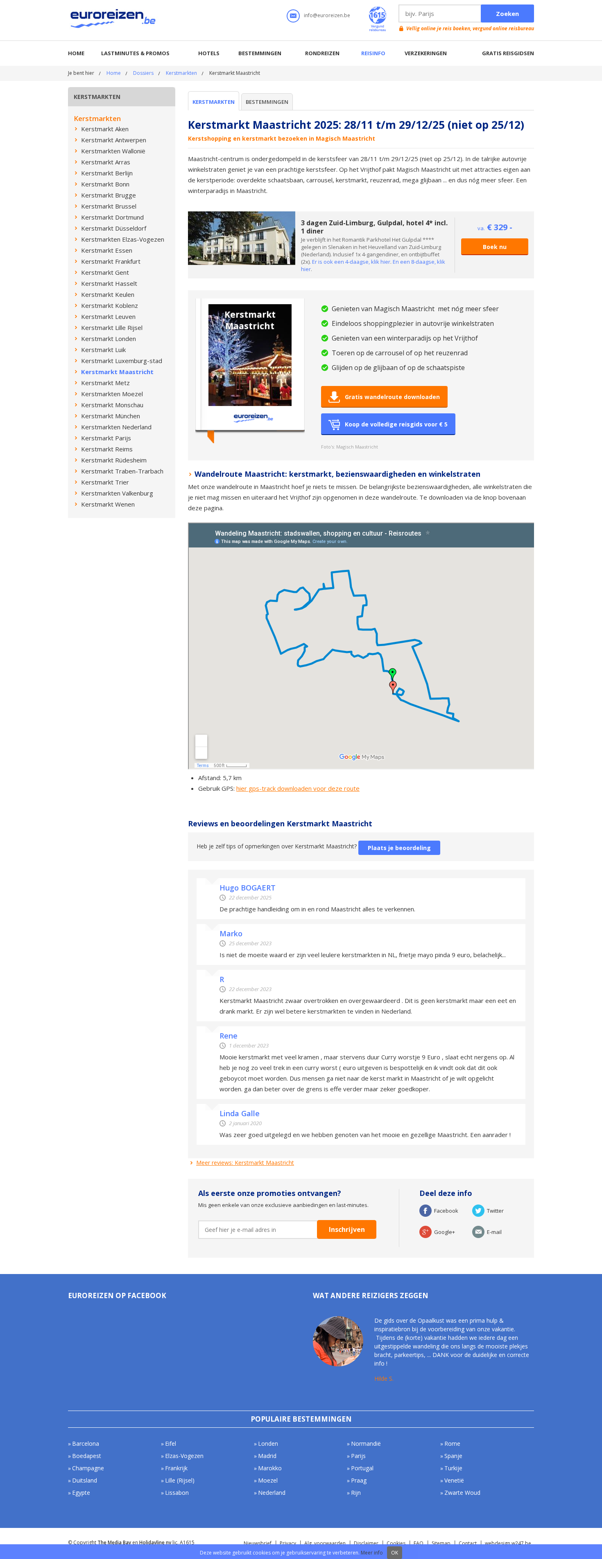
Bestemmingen (259, 53)
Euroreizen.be (114, 20)
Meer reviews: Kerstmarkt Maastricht (245, 1162)
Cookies (396, 1543)
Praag (359, 1480)
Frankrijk (176, 1468)
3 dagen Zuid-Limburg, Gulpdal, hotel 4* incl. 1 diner (374, 227)
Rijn (356, 1492)
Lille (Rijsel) (180, 1480)
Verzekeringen (426, 53)
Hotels (209, 53)
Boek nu (495, 247)
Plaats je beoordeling (399, 848)
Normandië (366, 1443)
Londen (268, 1443)
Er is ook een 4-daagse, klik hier (351, 261)
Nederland (271, 1492)
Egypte (81, 1492)
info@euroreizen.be (327, 15)
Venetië (454, 1480)
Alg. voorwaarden (325, 1543)
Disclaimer (366, 1543)
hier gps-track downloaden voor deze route (298, 788)
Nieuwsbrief (258, 1543)
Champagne (88, 1468)
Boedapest (86, 1456)
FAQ (418, 1543)
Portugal (362, 1468)
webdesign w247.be (508, 1543)
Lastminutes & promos (135, 53)
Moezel (268, 1480)
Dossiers (143, 73)
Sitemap (441, 1543)
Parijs (358, 1456)
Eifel (170, 1443)
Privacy (288, 1543)
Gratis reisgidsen (508, 53)
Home (76, 53)
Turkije (453, 1468)
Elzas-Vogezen (184, 1456)
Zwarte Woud (462, 1492)
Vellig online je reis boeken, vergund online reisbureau (470, 28)
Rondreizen (322, 53)
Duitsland (84, 1480)
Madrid (267, 1456)
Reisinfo (373, 53)
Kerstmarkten (181, 73)
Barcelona (85, 1443)
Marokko (270, 1468)
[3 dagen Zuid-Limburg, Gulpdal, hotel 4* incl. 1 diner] (241, 215)
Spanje (453, 1456)
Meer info (372, 1552)
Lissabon (177, 1492)
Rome (452, 1443)
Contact (468, 1543)
